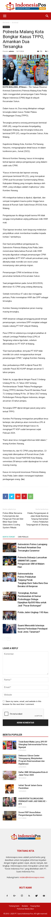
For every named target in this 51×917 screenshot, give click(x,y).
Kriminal (15, 22)
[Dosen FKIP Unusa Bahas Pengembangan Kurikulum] (9, 815)
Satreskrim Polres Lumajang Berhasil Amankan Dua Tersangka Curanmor (32, 547)
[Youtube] (44, 896)
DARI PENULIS (23, 537)
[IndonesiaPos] (25, 6)
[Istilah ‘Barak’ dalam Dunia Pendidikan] (9, 788)
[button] (47, 16)
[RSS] (29, 896)
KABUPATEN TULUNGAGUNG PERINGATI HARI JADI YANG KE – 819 (32, 801)
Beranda (6, 22)
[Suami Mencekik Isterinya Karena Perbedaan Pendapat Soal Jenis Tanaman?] (9, 628)
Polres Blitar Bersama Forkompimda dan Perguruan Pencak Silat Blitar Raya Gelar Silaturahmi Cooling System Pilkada (13, 520)
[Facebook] (7, 896)
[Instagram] (22, 896)
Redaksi (25, 906)
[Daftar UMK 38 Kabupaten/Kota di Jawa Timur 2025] (9, 775)
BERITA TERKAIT (9, 537)
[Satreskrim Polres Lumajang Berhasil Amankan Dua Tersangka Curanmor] (9, 547)
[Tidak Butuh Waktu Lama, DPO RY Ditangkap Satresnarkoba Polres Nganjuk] (9, 745)
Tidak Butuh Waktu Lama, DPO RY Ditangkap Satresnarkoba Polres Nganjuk (32, 744)
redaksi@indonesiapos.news (32, 877)
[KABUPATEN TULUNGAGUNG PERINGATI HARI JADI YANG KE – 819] (9, 802)
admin (11, 51)
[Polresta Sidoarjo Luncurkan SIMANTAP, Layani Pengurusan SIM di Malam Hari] (9, 560)
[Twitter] (36, 896)
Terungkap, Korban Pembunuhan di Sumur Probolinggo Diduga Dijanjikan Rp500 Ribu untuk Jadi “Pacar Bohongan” (32, 599)
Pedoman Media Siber (25, 909)
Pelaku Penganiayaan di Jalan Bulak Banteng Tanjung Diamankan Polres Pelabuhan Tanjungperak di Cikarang (37, 519)
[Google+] (14, 896)
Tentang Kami (14, 906)
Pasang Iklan (35, 906)
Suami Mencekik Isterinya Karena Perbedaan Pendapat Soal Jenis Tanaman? (32, 628)
